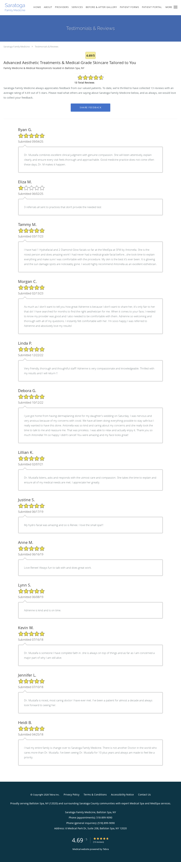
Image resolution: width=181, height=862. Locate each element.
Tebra (106, 849)
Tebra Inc (54, 794)
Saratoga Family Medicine (17, 46)
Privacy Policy (71, 794)
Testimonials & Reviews (46, 46)
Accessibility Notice (122, 794)
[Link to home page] (13, 7)
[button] (175, 7)
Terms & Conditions (95, 794)
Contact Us (144, 794)
